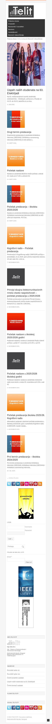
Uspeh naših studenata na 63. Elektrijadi (25, 91)
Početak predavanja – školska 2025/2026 (22, 208)
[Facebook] (13, 484)
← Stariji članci (12, 478)
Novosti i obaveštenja (16, 35)
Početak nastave (15, 170)
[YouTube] (31, 484)
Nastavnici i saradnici (16, 27)
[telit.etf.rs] (21, 16)
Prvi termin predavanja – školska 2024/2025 (23, 458)
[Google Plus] (22, 484)
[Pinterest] (36, 484)
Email (9, 557)
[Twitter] (9, 484)
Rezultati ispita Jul (13, 670)
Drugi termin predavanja (19, 131)
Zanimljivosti (12, 32)
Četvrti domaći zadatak (15, 685)
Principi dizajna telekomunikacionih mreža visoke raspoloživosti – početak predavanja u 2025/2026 (24, 292)
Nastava (11, 29)
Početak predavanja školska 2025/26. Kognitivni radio (26, 416)
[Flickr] (27, 484)
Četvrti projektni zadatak (15, 678)
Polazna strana (13, 21)
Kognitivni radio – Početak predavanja (20, 249)
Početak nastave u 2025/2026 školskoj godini (22, 375)
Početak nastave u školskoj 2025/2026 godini (20, 336)
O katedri (11, 24)
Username (28, 527)
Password (28, 530)
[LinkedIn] (18, 484)
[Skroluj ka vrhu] (48, 720)
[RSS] (40, 484)
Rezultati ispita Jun (13, 674)
